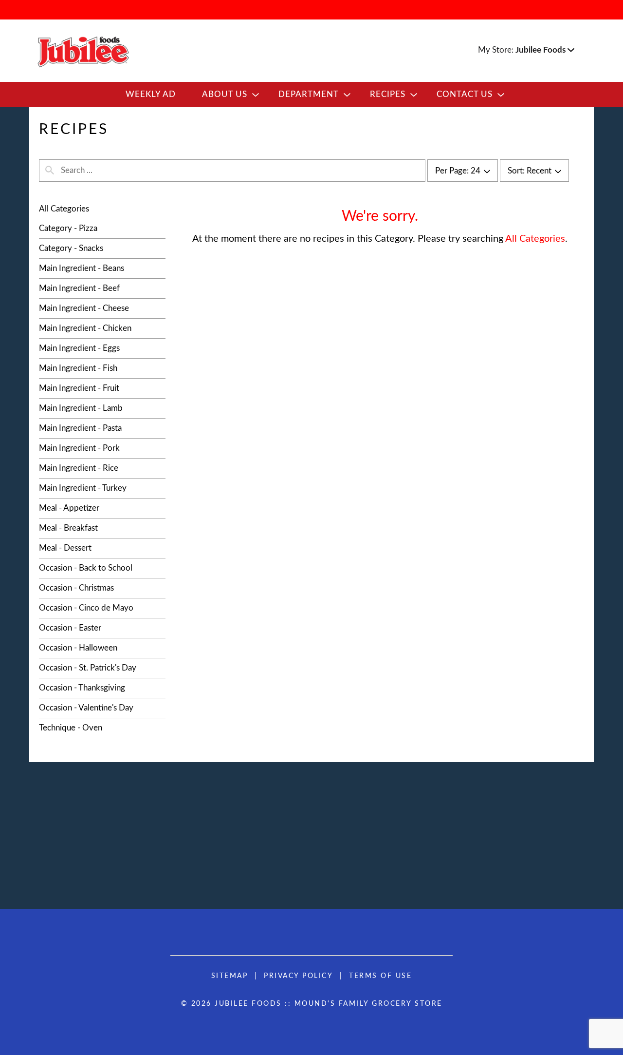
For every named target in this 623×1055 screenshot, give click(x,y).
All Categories (64, 209)
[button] (544, 50)
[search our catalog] (49, 170)
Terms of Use (380, 976)
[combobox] (462, 171)
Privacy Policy (298, 976)
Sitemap (229, 976)
